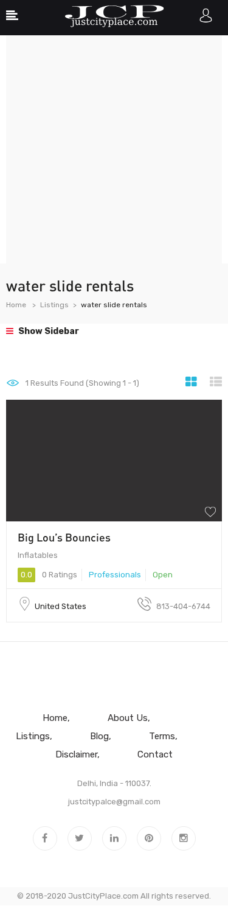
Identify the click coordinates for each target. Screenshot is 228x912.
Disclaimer (76, 754)
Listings (54, 305)
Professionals (115, 574)
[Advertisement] (114, 149)
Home (16, 305)
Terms (162, 736)
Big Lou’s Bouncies (64, 537)
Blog (99, 736)
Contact (155, 754)
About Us (128, 717)
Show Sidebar (47, 331)
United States (60, 606)
